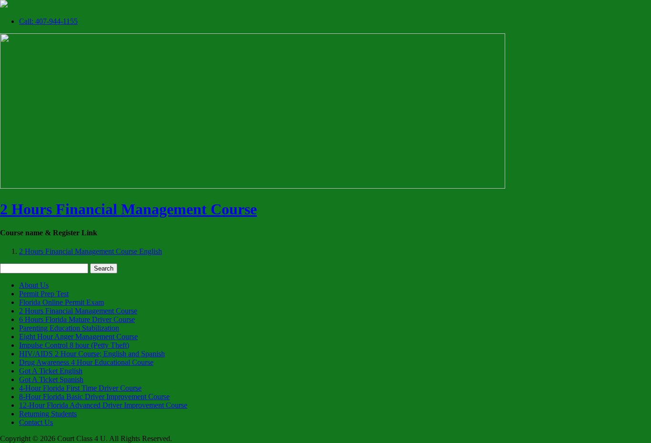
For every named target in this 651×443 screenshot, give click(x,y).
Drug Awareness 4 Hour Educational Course (86, 362)
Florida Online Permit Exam (61, 302)
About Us (34, 285)
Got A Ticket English (50, 371)
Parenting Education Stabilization (69, 328)
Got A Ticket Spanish (51, 379)
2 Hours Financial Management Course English (90, 251)
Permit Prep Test (44, 294)
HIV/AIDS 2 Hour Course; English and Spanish (92, 354)
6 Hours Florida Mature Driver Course (77, 319)
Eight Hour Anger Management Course (78, 336)
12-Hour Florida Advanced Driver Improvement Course (103, 405)
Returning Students (48, 414)
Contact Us (36, 422)
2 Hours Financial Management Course (128, 209)
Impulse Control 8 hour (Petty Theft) (74, 345)
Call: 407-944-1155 (48, 21)
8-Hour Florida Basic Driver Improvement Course (94, 397)
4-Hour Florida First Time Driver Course (80, 388)
